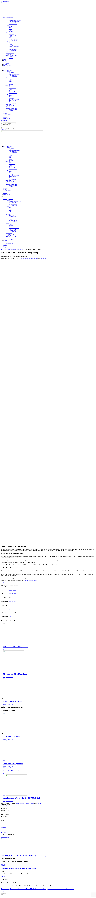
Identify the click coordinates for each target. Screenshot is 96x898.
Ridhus (10, 29)
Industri (8, 19)
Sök (1, 123)
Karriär (7, 63)
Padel (10, 27)
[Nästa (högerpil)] (2, 894)
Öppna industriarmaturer (14, 21)
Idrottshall (11, 31)
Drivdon (11, 58)
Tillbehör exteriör (13, 40)
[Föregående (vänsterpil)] (1, 894)
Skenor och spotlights (14, 46)
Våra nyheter (3, 829)
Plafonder (11, 44)
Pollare (10, 37)
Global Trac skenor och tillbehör (30, 580)
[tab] (49, 582)
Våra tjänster (3, 827)
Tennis (10, 30)
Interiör (7, 41)
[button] (48, 68)
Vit (9, 609)
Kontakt (5, 64)
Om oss (5, 60)
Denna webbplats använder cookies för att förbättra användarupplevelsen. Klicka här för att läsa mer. (37, 889)
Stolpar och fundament (14, 39)
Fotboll (10, 26)
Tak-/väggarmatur (13, 49)
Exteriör (8, 32)
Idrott (7, 25)
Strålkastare (11, 34)
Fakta (4, 582)
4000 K (14, 590)
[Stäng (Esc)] (1, 893)
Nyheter (5, 59)
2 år (9, 605)
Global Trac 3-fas (13, 593)
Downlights (11, 45)
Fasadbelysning (12, 35)
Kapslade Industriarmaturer (15, 20)
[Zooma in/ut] (5, 893)
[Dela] (2, 893)
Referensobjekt (9, 61)
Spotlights (20, 249)
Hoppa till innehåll (5, 1)
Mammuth (43, 258)
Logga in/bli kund (7, 65)
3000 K (10, 590)
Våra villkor (3, 832)
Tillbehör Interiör (13, 50)
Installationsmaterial (13, 56)
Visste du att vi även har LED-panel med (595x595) (18, 868)
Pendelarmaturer (12, 48)
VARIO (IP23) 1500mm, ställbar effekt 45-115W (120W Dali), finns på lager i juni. (24, 855)
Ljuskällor (8, 54)
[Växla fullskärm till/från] (3, 893)
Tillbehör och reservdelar (11, 55)
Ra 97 (10, 616)
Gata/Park (11, 36)
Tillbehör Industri (13, 24)
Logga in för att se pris (8, 649)
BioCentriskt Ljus (10, 53)
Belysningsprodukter (8, 17)
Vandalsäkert (9, 51)
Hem (2, 249)
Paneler (10, 42)
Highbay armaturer (13, 22)
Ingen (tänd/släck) (13, 601)
